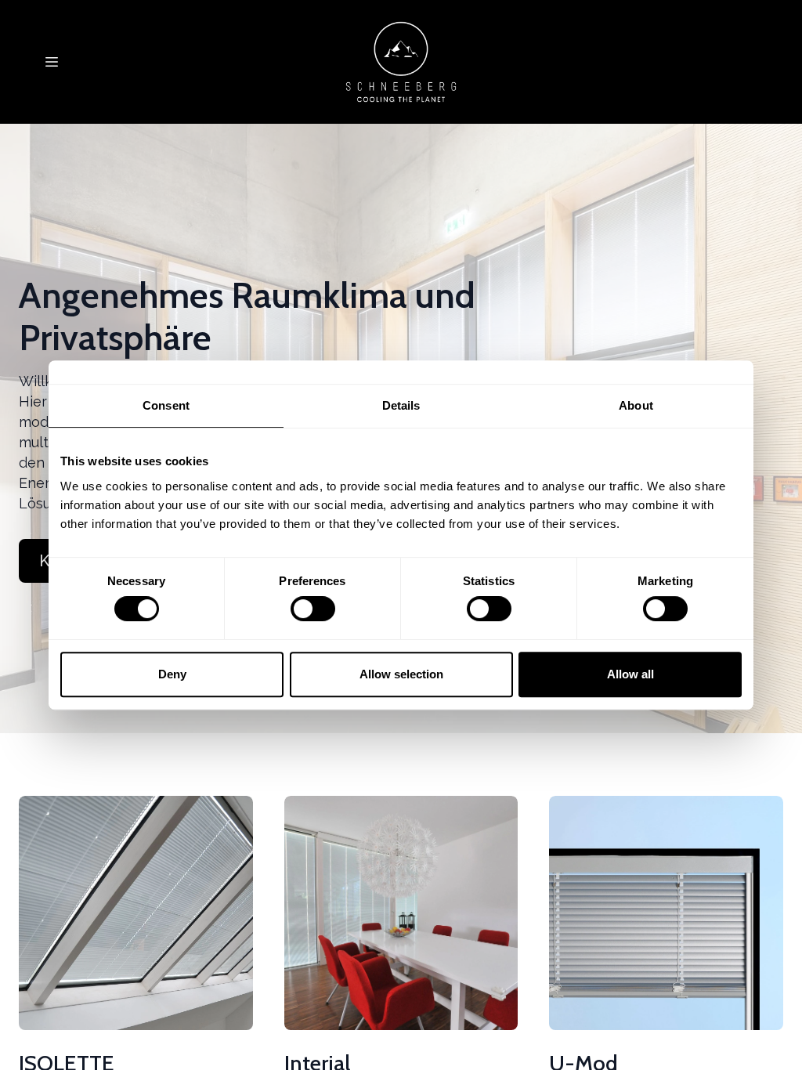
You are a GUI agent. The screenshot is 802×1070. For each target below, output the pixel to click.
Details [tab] (401, 405)
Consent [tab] (166, 405)
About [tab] (636, 405)
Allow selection (401, 674)
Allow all (630, 674)
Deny (172, 674)
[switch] (313, 608)
